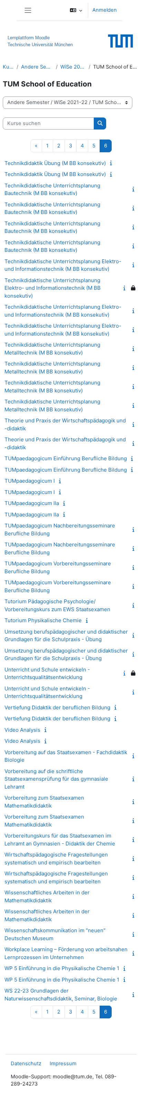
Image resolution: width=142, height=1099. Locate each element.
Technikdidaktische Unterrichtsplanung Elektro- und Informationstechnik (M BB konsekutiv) (52, 288)
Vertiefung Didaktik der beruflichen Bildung (57, 707)
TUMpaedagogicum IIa (31, 503)
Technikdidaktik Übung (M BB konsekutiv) (55, 163)
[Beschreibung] (112, 163)
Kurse (8, 67)
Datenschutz (26, 1063)
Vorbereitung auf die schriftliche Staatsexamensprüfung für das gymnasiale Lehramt (56, 779)
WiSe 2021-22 (73, 67)
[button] (76, 10)
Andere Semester (37, 67)
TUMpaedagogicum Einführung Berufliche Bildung (65, 458)
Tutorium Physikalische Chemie (43, 620)
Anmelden (104, 10)
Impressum (63, 1063)
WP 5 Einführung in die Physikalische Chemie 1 (61, 968)
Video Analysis (22, 730)
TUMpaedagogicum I (29, 480)
